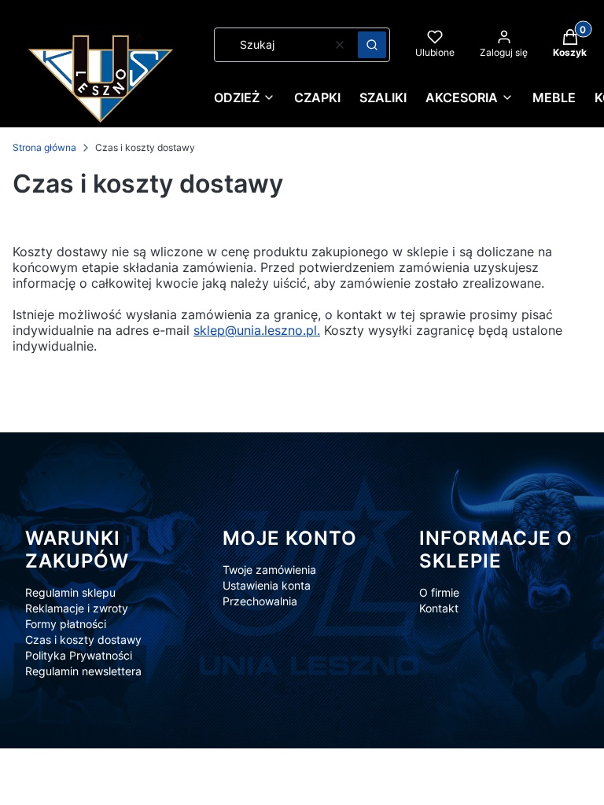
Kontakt (439, 608)
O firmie (439, 592)
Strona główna (44, 147)
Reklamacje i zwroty (76, 608)
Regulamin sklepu (70, 592)
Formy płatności (65, 623)
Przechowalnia (260, 601)
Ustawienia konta (267, 585)
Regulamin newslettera (83, 671)
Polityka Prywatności (78, 655)
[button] (372, 44)
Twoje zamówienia (269, 569)
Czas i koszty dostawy (83, 639)
